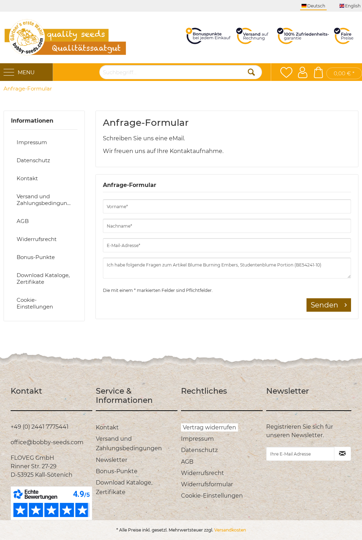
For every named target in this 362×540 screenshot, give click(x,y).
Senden (324, 305)
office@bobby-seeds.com (47, 442)
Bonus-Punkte (36, 257)
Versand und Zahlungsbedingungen (47, 199)
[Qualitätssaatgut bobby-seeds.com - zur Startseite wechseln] (65, 37)
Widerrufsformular (207, 484)
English (353, 5)
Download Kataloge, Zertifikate (43, 278)
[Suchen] (251, 72)
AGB (23, 221)
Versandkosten (230, 530)
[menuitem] (28, 88)
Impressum (32, 142)
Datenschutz (33, 160)
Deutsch (316, 5)
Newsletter (111, 460)
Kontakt (27, 178)
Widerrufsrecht (37, 239)
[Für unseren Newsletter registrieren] (342, 454)
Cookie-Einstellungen (35, 303)
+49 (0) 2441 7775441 (40, 426)
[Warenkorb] (318, 72)
